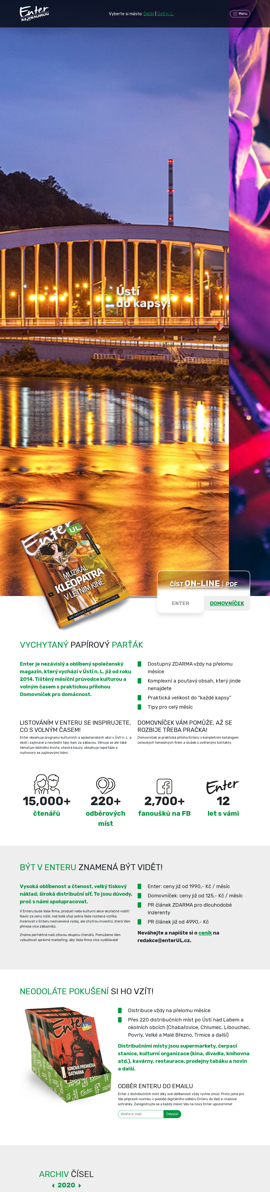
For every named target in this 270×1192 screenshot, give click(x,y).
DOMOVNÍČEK (227, 603)
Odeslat (172, 1114)
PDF (232, 584)
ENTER (180, 603)
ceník (205, 933)
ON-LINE (202, 583)
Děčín (148, 13)
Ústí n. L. (165, 13)
